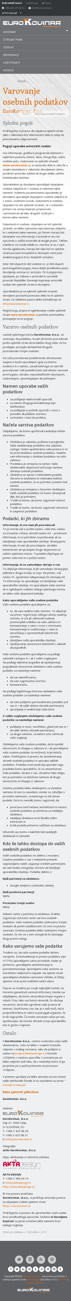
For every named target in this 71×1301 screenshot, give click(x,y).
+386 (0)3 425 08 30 (14, 8)
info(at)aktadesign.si (18, 1182)
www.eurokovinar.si (16, 165)
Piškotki (63, 1279)
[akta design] (21, 1161)
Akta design (33, 1279)
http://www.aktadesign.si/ (19, 1186)
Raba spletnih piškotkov (21, 1092)
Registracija (32, 3)
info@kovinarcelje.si (41, 8)
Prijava (47, 3)
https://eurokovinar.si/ (17, 1206)
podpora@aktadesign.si (30, 1053)
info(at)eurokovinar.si (16, 303)
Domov (26, 114)
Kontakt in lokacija (14, 1085)
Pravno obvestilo (35, 1282)
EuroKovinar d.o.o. (32, 1276)
